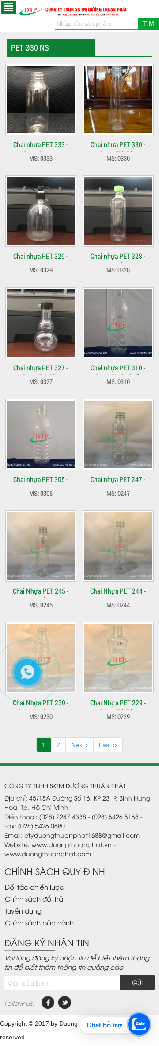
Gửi (137, 982)
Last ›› (108, 744)
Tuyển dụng (23, 910)
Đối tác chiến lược (34, 886)
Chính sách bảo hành (39, 922)
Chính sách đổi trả (34, 898)
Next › (79, 744)
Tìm (148, 23)
